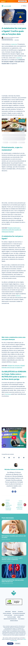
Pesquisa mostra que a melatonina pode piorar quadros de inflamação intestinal (11, 229)
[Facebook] (4, 457)
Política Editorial (8, 615)
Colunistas (20, 611)
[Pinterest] (14, 457)
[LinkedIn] (18, 457)
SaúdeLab (19, 57)
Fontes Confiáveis (7, 613)
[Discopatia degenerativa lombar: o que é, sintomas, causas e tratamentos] (14, 549)
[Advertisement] (14, 80)
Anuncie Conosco (14, 620)
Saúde (17, 40)
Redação (14, 611)
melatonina (14, 44)
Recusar (17, 643)
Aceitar (10, 643)
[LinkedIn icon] (13, 492)
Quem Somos (8, 611)
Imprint (19, 617)
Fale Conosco (21, 618)
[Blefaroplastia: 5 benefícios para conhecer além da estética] (14, 527)
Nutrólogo (8, 394)
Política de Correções (19, 615)
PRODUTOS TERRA (22, 1)
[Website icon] (15, 492)
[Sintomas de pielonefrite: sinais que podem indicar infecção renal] (14, 571)
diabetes (18, 295)
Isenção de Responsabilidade (10, 618)
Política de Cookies (11, 617)
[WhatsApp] (23, 457)
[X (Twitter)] (9, 457)
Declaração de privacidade (19, 613)
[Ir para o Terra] (4, 1)
